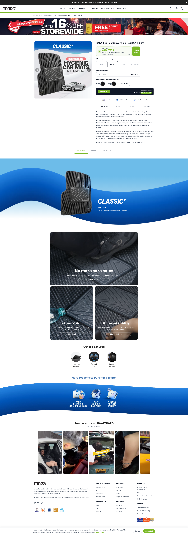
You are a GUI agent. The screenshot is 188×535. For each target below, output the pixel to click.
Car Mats (62, 8)
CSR (97, 508)
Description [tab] (81, 151)
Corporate (119, 487)
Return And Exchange (143, 511)
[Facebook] (35, 503)
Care (132, 107)
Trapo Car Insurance (122, 497)
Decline (137, 531)
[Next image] (89, 70)
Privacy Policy (99, 532)
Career (118, 493)
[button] (114, 51)
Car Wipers (81, 8)
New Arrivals (121, 8)
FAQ (97, 490)
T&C (129, 54)
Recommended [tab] (106, 151)
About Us (98, 511)
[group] (63, 69)
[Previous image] (37, 70)
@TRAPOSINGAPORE (94, 426)
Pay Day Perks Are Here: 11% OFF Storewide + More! (94, 2)
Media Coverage (142, 499)
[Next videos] (148, 453)
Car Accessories (107, 8)
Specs (118, 107)
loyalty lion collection (45, 15)
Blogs (138, 493)
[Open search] (171, 8)
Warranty (146, 107)
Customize (124, 84)
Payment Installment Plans (145, 496)
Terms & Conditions (143, 508)
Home (35, 15)
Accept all (149, 531)
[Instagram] (42, 503)
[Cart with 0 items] (183, 8)
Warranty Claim (100, 497)
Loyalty (98, 505)
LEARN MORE (94, 280)
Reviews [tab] (93, 151)
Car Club (118, 490)
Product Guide (100, 487)
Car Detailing (92, 8)
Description (103, 107)
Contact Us (99, 493)
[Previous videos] (40, 453)
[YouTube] (38, 503)
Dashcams (71, 8)
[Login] (177, 8)
